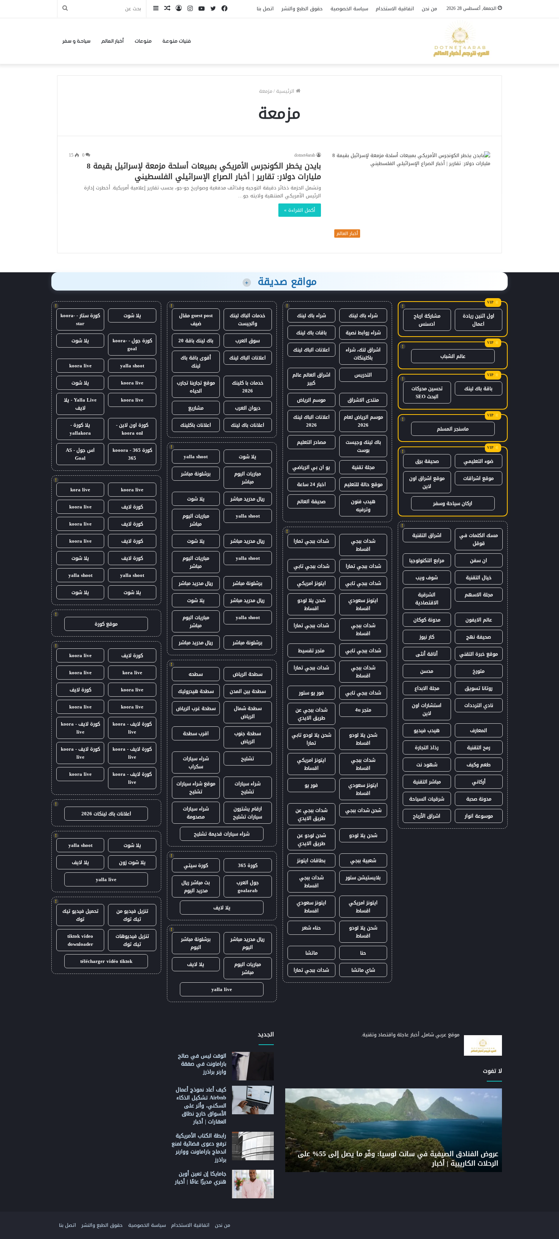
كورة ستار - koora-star (80, 319)
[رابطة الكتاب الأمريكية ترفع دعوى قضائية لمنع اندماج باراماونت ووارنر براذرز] (253, 1146)
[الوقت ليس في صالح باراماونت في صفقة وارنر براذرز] (253, 1066)
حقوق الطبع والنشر (302, 8)
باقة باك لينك (478, 388)
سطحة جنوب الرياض (247, 737)
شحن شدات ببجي (363, 810)
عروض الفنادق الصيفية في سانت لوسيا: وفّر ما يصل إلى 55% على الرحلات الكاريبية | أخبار (398, 1158)
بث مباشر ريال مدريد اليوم (195, 886)
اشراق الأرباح (426, 816)
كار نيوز (426, 637)
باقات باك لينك (311, 332)
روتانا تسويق (478, 688)
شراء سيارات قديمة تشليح (221, 834)
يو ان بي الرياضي (311, 467)
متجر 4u (363, 710)
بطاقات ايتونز (311, 860)
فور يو (311, 785)
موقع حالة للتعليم (363, 484)
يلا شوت (247, 456)
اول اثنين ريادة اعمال (478, 320)
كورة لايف (132, 506)
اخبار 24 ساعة (311, 484)
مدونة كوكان (426, 619)
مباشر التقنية (427, 781)
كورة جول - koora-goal (132, 344)
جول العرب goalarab (248, 886)
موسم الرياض (311, 400)
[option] (393, 1130)
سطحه (196, 674)
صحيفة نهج (478, 637)
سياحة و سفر (76, 41)
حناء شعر (311, 927)
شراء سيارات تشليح (247, 787)
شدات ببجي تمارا (311, 541)
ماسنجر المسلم (452, 429)
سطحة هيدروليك (196, 691)
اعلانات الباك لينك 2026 (311, 421)
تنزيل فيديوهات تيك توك (132, 940)
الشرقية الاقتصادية (426, 598)
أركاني (479, 781)
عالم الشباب (452, 356)
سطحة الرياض (247, 674)
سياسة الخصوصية (349, 8)
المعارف (478, 730)
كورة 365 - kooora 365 (132, 454)
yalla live (221, 989)
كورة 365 (247, 865)
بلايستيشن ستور (363, 877)
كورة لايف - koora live (132, 728)
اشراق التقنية (426, 535)
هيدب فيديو (427, 730)
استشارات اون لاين (426, 709)
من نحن (429, 8)
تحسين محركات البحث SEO (427, 392)
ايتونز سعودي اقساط (363, 604)
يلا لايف (221, 907)
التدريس (363, 375)
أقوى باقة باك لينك (196, 361)
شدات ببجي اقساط (363, 545)
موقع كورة (106, 624)
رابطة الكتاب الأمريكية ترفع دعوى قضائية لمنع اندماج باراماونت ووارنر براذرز (199, 1148)
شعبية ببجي (363, 860)
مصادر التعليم (311, 442)
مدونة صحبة (478, 799)
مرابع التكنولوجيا (426, 560)
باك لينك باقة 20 (195, 340)
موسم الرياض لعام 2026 (363, 421)
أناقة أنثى (427, 654)
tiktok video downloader (80, 940)
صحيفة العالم (311, 501)
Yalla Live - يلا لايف (80, 404)
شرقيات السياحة (426, 799)
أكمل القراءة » (299, 210)
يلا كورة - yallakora (80, 429)
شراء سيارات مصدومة (196, 812)
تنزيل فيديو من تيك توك (132, 915)
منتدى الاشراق (363, 400)
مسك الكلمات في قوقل (478, 539)
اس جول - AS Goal (80, 454)
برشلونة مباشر (196, 473)
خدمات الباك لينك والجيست (247, 319)
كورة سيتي (196, 865)
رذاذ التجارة (426, 747)
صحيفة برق (427, 461)
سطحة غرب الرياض (196, 708)
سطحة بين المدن (248, 691)
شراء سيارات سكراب (196, 762)
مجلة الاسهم (479, 594)
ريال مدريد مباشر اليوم (247, 943)
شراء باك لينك (363, 315)
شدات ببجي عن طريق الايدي (311, 714)
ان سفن (478, 560)
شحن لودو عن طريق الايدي (311, 839)
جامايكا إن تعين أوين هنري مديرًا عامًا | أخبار (200, 1178)
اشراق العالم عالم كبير (311, 379)
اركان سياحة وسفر (452, 503)
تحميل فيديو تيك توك (80, 915)
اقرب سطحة (196, 733)
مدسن (426, 671)
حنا (363, 953)
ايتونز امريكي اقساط (311, 764)
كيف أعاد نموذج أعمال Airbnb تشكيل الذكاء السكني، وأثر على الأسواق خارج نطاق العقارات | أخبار (201, 1106)
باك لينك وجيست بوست (363, 446)
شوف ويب (427, 577)
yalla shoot (196, 456)
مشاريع (195, 408)
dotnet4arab (304, 155)
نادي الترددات (478, 705)
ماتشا (311, 953)
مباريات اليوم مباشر (247, 477)
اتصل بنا (265, 8)
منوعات (143, 41)
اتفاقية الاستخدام (395, 8)
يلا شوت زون (132, 862)
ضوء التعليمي (478, 461)
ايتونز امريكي (311, 583)
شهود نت (426, 764)
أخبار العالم (112, 41)
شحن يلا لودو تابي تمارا (311, 739)
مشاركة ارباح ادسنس (427, 320)
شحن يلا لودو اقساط (311, 604)
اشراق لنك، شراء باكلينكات (363, 353)
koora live (80, 365)
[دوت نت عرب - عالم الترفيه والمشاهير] (460, 41)
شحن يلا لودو (363, 835)
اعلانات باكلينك (195, 425)
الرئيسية (286, 91)
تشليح (247, 758)
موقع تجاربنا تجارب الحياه (196, 387)
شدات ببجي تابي (311, 566)
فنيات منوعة (176, 41)
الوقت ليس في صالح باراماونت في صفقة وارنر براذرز (202, 1064)
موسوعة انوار (479, 816)
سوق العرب (247, 340)
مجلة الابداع (426, 688)
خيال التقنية (479, 577)
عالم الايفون (478, 619)
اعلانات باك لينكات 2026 (106, 813)
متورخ (478, 671)
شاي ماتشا (363, 970)
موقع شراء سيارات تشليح (195, 787)
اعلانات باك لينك (247, 425)
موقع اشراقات (478, 478)
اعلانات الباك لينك (311, 349)
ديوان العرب (247, 408)
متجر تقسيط (311, 650)
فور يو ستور (311, 692)
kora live (80, 489)
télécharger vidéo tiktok (106, 961)
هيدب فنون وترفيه (363, 505)
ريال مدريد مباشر (247, 499)
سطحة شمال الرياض (248, 712)
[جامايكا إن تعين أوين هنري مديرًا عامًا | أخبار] (253, 1184)
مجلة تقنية (363, 467)
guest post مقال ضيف (196, 319)
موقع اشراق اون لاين (427, 482)
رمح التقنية (478, 747)
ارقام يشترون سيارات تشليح (247, 812)
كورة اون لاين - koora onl (132, 429)
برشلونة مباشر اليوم (196, 943)
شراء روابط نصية (363, 332)
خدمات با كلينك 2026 (248, 387)
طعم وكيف (479, 764)
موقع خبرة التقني (478, 654)
